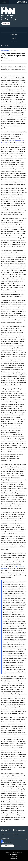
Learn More (18, 846)
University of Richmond (22, 2)
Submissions (14, 42)
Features (14, 30)
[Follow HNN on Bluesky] (7, 46)
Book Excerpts (14, 34)
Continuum (5, 841)
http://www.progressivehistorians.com (16, 69)
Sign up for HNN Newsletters (13, 854)
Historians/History (5, 50)
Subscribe (6, 23)
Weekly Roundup (7, 842)
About (14, 38)
